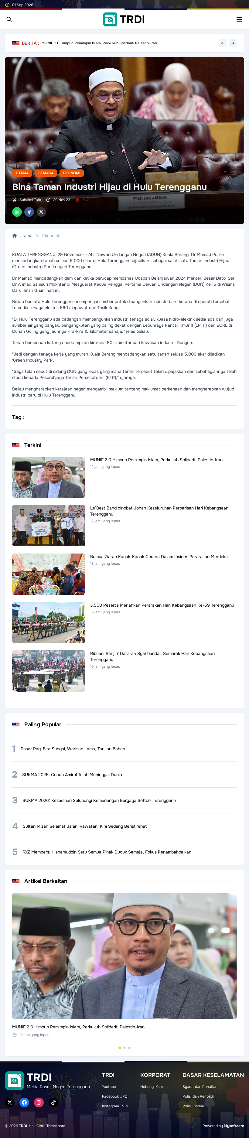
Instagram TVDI (115, 1106)
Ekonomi (71, 173)
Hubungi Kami (152, 1086)
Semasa (45, 173)
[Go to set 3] (129, 1048)
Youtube (109, 1086)
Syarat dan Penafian (199, 1086)
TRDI (23, 1125)
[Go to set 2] (124, 1048)
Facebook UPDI (115, 1096)
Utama (22, 173)
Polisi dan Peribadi (198, 1096)
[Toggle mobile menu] (239, 19)
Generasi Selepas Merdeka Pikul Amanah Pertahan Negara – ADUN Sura (103, 43)
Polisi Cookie (193, 1106)
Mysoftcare (234, 1125)
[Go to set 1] (119, 1048)
